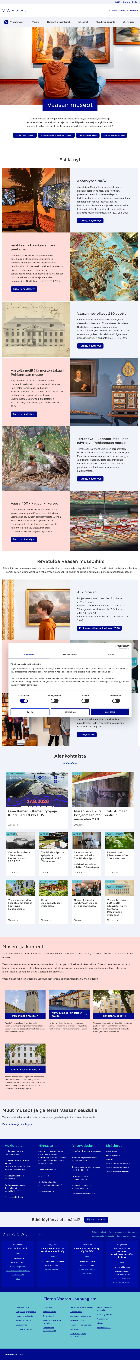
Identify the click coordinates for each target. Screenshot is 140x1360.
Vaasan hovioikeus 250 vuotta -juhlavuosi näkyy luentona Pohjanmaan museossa (118, 907)
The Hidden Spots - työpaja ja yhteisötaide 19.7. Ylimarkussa (52, 857)
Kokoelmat (83, 22)
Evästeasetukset (99, 1232)
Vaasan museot (17, 22)
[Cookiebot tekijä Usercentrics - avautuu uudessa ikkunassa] (117, 647)
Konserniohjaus (49, 1311)
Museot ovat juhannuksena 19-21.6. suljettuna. (117, 855)
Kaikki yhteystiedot (18, 1266)
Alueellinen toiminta (105, 22)
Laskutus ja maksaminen (80, 1316)
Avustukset (74, 1329)
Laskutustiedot (18, 1274)
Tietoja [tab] (111, 654)
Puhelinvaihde (76, 1311)
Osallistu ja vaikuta (24, 1329)
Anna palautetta (113, 1155)
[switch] (55, 701)
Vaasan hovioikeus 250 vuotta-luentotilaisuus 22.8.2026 (19, 857)
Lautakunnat (21, 1325)
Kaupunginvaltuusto (24, 1316)
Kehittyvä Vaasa (103, 1327)
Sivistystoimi (48, 1316)
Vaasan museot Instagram (117, 1171)
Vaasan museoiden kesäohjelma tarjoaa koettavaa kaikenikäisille (20, 904)
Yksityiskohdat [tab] (70, 654)
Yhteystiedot (129, 22)
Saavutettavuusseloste (127, 1236)
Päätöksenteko (22, 1307)
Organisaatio (48, 1307)
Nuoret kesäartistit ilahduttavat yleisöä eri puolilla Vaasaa (85, 903)
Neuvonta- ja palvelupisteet (81, 1307)
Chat (18, 1278)
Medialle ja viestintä (105, 1314)
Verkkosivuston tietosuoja (103, 1236)
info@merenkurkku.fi (122, 1282)
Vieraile (35, 22)
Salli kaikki (110, 712)
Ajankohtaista (103, 1319)
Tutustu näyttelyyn (90, 220)
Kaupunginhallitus (23, 1320)
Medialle (109, 1159)
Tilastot (100, 1323)
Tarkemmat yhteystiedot (82, 1193)
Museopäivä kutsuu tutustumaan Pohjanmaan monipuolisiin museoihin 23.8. (100, 815)
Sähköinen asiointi (77, 1320)
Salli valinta (70, 712)
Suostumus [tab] (29, 654)
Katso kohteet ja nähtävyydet (17, 1124)
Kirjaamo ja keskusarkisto (81, 1325)
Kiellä (30, 712)
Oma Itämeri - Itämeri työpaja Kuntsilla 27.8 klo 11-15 (32, 813)
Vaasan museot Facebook (117, 1163)
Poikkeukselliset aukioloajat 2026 (99, 628)
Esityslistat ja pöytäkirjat (26, 1311)
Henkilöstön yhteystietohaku (18, 1270)
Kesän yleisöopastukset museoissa (51, 903)
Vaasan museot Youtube (116, 1167)
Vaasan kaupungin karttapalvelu (123, 1232)
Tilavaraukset (111, 1151)
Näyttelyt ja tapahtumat (58, 22)
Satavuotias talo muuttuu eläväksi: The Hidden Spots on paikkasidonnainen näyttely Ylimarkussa (86, 860)
